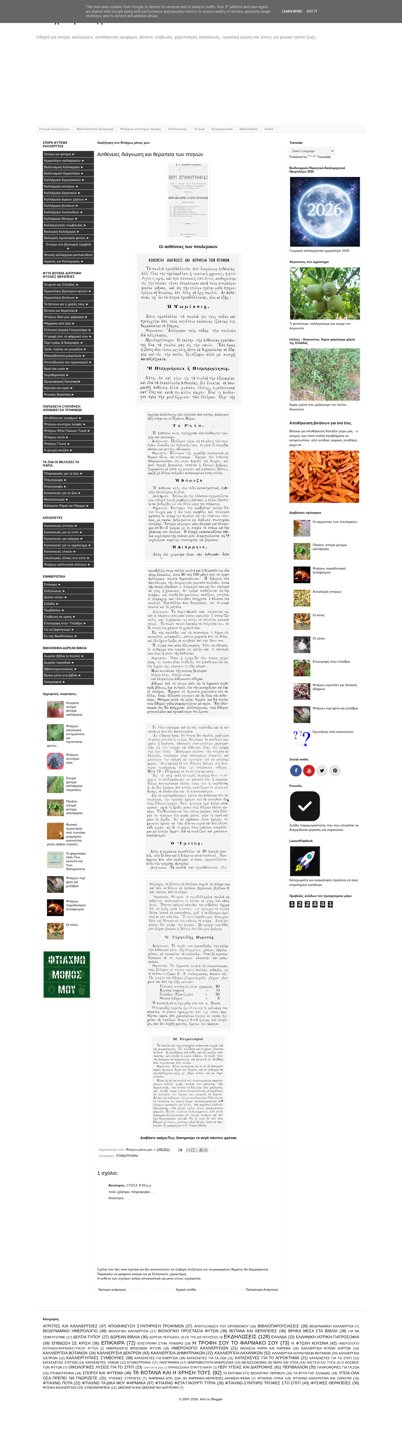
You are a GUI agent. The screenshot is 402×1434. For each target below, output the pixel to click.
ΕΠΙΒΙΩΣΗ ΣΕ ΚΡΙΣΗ (71, 1343)
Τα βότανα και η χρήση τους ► (66, 304)
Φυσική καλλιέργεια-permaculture (68, 255)
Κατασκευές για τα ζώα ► (62, 493)
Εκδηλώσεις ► (55, 591)
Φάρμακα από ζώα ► (59, 323)
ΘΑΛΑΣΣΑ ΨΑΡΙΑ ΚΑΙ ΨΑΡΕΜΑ (265, 1348)
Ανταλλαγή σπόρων (327, 591)
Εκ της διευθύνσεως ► (60, 636)
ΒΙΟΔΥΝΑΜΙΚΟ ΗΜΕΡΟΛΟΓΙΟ (70, 1331)
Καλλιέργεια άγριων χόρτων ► (66, 199)
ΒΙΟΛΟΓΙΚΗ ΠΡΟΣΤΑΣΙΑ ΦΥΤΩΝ (188, 1331)
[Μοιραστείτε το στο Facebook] (201, 1150)
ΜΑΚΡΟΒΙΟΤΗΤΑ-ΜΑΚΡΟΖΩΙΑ (210, 1362)
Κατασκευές (177, 129)
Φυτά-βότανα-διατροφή (95, 129)
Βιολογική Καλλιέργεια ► (62, 231)
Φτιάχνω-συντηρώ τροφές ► (65, 424)
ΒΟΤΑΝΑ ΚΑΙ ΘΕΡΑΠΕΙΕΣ (253, 1331)
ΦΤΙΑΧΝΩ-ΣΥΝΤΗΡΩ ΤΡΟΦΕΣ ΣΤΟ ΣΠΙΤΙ (263, 1383)
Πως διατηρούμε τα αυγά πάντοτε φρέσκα (202, 1138)
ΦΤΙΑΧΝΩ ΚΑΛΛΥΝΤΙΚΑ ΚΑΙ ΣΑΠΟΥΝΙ (322, 1378)
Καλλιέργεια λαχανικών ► (62, 193)
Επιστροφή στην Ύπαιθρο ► (65, 623)
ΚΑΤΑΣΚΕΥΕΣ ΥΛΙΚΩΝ (102, 1362)
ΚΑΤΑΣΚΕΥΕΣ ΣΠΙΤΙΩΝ (60, 1362)
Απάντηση (116, 1198)
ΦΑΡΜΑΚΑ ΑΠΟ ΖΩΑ (165, 1378)
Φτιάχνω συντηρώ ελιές (72, 758)
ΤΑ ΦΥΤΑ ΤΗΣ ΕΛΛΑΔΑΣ (311, 1373)
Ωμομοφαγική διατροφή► (62, 381)
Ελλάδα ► (51, 604)
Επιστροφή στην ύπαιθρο (331, 661)
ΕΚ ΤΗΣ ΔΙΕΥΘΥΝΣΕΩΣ (201, 1337)
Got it (312, 11)
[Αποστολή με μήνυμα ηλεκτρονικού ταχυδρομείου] (188, 1150)
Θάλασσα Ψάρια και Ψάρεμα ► (66, 505)
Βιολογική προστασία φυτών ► (67, 238)
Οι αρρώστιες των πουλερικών (335, 522)
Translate (324, 157)
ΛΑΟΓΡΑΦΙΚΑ (169, 1362)
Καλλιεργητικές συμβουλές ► (65, 225)
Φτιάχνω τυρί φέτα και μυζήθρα (75, 882)
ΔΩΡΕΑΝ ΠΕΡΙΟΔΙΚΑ (164, 1337)
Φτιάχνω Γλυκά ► (57, 443)
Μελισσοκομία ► (56, 499)
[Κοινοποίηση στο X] (197, 1150)
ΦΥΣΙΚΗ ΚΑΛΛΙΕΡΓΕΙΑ (59, 1387)
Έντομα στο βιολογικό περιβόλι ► (68, 246)
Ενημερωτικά (222, 129)
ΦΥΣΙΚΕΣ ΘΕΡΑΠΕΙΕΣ (331, 1383)
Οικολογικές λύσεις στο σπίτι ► (67, 558)
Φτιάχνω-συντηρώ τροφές (140, 129)
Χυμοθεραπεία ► (56, 375)
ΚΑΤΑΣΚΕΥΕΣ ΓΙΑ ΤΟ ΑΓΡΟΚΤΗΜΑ (267, 1358)
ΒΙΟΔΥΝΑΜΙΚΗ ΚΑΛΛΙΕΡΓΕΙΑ (331, 1326)
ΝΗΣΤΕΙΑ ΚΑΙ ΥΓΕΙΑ (321, 1362)
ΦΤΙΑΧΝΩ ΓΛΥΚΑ (270, 1378)
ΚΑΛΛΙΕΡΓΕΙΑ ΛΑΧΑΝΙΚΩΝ (238, 1353)
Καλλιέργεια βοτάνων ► (61, 205)
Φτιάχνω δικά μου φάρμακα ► (66, 317)
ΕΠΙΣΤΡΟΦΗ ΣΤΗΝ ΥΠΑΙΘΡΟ (160, 1343)
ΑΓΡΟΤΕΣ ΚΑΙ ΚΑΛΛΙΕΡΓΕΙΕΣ (70, 1326)
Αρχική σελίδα (186, 1289)
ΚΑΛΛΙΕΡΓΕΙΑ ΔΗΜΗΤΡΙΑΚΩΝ (178, 1353)
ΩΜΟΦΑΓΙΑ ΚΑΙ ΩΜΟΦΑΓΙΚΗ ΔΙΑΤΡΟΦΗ (148, 1387)
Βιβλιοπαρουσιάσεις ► (60, 669)
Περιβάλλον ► (54, 610)
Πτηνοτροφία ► (55, 480)
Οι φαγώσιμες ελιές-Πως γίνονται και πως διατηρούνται (76, 861)
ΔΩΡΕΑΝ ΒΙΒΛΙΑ (125, 1337)
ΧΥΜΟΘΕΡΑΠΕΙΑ (97, 1387)
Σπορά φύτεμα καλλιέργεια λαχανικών (74, 784)
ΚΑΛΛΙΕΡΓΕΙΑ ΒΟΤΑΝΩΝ (65, 1353)
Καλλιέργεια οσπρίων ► (61, 186)
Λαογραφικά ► (55, 682)
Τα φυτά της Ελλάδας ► (61, 284)
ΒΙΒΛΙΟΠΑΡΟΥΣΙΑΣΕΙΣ (278, 1326)
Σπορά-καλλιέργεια (54, 129)
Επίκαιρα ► (52, 584)
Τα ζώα (199, 129)
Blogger (216, 1399)
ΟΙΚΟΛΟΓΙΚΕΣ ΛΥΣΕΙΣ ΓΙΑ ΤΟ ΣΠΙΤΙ (101, 1367)
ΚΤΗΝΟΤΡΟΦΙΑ (139, 1362)
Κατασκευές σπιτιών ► (61, 525)
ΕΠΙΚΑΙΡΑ (113, 1343)
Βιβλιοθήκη (249, 129)
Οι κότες (72, 925)
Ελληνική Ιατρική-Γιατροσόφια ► (67, 330)
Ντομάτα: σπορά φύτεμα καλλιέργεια (74, 708)
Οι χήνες (319, 638)
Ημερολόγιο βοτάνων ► (61, 297)
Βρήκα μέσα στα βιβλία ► (62, 675)
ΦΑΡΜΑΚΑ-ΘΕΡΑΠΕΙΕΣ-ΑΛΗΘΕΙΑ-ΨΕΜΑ (219, 1378)
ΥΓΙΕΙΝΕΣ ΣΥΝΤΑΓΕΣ (124, 1378)
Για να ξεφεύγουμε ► (59, 629)
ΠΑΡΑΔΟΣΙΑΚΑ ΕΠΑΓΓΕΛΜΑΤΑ (190, 1367)
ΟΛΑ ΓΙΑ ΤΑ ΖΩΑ (153, 1367)
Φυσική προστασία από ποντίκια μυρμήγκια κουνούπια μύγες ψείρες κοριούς (66, 834)
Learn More (292, 11)
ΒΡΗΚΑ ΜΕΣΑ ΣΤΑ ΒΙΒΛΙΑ (312, 1331)
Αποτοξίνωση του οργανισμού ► (68, 362)
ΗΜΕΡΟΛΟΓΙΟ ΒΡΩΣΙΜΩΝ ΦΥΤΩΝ (133, 1348)
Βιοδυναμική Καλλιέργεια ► (64, 167)
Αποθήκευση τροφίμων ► (63, 418)
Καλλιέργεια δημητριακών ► (64, 180)
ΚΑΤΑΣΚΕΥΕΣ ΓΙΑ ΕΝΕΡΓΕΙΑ (156, 1358)
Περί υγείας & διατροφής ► (64, 342)
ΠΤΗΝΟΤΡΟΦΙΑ (127, 1156)
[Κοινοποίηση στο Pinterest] (206, 1150)
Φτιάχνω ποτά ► (56, 437)
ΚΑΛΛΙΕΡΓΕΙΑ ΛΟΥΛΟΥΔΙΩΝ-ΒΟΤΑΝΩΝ (301, 1353)
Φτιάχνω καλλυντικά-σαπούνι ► (67, 564)
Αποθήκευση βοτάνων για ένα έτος (320, 423)
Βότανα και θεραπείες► (61, 310)
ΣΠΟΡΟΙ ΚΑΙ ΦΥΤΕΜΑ (103, 1373)
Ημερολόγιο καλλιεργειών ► (64, 160)
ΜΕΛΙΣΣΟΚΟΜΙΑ (254, 1362)
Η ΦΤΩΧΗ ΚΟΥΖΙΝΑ (309, 1343)
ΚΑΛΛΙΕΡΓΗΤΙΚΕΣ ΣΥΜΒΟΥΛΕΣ (95, 1358)
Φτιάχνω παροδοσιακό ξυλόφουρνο (76, 905)
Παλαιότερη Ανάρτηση (262, 1289)
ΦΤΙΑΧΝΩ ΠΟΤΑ (57, 1383)
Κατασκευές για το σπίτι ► (63, 532)
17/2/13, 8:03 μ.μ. (139, 1185)
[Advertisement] (182, 85)
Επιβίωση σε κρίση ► (60, 617)
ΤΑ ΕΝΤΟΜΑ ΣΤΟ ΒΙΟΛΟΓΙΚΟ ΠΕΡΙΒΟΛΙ (254, 1373)
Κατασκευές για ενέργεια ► (63, 538)
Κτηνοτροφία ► (55, 486)
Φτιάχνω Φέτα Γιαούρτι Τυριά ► (67, 430)
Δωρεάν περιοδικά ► (59, 662)
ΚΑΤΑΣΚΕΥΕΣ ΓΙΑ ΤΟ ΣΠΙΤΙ (330, 1358)
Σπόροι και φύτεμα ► (59, 154)
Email (269, 129)
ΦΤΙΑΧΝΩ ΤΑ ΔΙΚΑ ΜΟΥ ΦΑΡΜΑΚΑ (114, 1383)
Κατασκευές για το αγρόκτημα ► (67, 545)
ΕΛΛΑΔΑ (279, 1337)
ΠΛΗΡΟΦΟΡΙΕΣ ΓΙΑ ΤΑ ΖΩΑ (338, 1367)
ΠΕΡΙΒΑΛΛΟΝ (295, 1367)
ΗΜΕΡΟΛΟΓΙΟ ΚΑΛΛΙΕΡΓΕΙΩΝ (199, 1348)
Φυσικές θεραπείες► (59, 394)
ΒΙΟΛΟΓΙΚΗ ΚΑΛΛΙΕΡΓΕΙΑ (128, 1331)
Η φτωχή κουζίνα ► (58, 450)
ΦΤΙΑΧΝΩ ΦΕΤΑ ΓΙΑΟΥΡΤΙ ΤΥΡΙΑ (185, 1383)
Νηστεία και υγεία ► (58, 388)
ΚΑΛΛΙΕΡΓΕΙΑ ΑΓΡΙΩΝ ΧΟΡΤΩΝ (326, 1348)
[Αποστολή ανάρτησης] (180, 1149)
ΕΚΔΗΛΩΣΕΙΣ (240, 1336)
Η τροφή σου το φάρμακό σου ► (68, 336)
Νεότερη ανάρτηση (112, 1289)
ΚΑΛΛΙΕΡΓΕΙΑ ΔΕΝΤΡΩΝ (119, 1353)
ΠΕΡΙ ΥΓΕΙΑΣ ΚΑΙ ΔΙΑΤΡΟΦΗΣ (245, 1367)
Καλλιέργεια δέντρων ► (61, 218)
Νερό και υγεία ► (56, 368)
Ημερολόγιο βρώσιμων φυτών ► (68, 291)
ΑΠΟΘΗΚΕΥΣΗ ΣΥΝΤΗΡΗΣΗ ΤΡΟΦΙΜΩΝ (146, 1326)
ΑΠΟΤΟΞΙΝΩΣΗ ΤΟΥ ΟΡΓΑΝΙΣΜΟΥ (221, 1326)
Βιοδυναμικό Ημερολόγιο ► (64, 173)
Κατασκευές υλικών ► (60, 551)
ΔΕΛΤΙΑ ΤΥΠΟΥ (86, 1337)
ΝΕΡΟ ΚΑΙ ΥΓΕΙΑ (285, 1362)
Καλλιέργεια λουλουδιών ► (63, 212)
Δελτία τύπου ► (55, 597)
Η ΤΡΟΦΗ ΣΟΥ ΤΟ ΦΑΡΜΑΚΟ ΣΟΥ (235, 1343)
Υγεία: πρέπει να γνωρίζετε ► (65, 349)
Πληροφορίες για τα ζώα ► (63, 473)
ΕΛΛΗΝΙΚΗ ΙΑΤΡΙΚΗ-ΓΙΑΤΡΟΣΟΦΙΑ (327, 1337)
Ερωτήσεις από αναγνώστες (333, 731)
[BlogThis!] (192, 1150)
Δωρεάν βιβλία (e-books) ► (64, 656)
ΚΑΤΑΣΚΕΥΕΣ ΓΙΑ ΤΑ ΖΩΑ (206, 1358)
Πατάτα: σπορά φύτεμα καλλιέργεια (74, 807)
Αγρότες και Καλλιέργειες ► (64, 261)
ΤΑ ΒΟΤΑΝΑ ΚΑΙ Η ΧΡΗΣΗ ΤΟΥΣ (172, 1372)
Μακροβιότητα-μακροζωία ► (65, 355)
